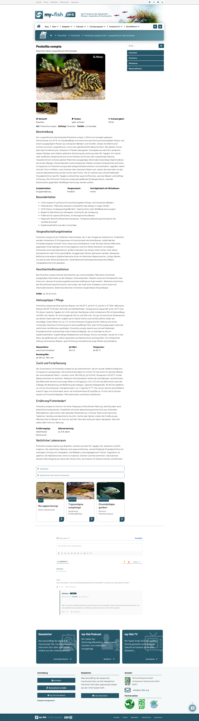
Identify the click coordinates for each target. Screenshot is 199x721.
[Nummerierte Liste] (71, 553)
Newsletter (54, 2)
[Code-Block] (81, 553)
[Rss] (162, 2)
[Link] (84, 553)
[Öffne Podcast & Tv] (121, 26)
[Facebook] (149, 2)
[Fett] (58, 553)
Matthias (65, 593)
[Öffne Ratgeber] (71, 26)
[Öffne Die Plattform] (139, 26)
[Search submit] (161, 46)
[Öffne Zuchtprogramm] (105, 26)
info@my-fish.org (141, 690)
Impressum (75, 2)
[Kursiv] (62, 553)
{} (87, 553)
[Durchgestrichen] (68, 553)
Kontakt (39, 2)
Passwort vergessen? (46, 700)
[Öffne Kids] (57, 26)
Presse (46, 2)
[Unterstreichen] (65, 553)
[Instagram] (153, 2)
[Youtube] (158, 2)
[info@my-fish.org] (127, 690)
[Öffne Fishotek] (85, 26)
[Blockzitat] (78, 553)
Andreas (59, 569)
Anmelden (138, 538)
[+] (90, 553)
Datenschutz (64, 2)
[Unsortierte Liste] (74, 553)
